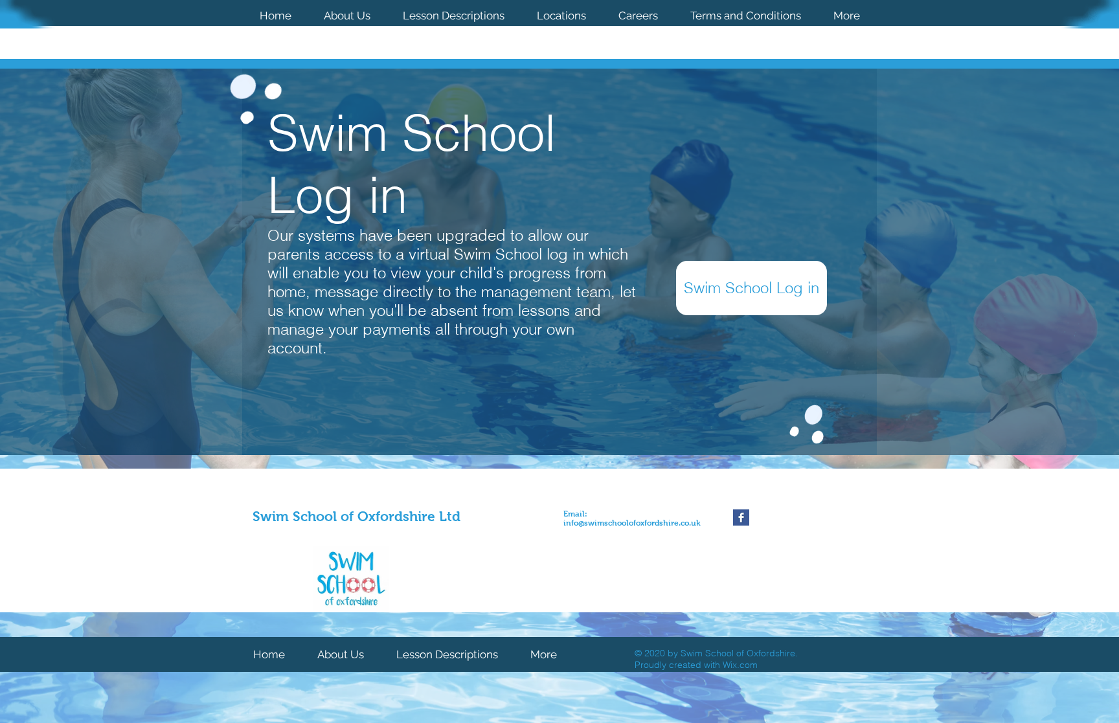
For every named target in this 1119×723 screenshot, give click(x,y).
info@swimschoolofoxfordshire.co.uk (632, 523)
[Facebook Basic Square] (741, 517)
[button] (561, 14)
